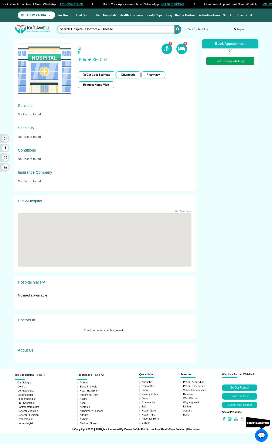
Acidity (83, 398)
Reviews (188, 394)
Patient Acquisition (193, 382)
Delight (187, 406)
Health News (149, 410)
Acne (83, 402)
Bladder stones (89, 423)
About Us (147, 382)
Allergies (85, 407)
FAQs (145, 390)
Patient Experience (194, 386)
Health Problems (131, 15)
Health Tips (154, 15)
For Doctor (65, 15)
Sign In (227, 15)
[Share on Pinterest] (101, 60)
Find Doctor (84, 15)
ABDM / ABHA (36, 15)
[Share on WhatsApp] (105, 60)
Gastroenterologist (28, 407)
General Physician (28, 415)
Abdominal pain (89, 394)
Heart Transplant (89, 390)
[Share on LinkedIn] (84, 60)
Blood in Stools (88, 386)
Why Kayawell (191, 402)
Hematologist (25, 423)
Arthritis (84, 415)
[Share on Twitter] (89, 60)
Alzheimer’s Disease (91, 411)
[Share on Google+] (95, 60)
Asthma (84, 382)
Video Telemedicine (194, 390)
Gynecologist (25, 419)
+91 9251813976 (71, 4)
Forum (145, 398)
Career (146, 422)
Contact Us (200, 29)
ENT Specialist (25, 402)
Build (186, 414)
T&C (144, 406)
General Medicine (27, 411)
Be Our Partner (185, 15)
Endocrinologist (26, 398)
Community (148, 402)
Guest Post (244, 15)
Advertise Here (209, 15)
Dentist (21, 386)
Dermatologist (25, 390)
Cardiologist (24, 382)
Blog (169, 15)
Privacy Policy (150, 394)
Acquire (187, 410)
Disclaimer (193, 429)
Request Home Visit (96, 84)
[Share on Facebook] (80, 60)
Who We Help (191, 398)
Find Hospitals (106, 15)
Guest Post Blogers (240, 404)
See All (41, 374)
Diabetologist (25, 394)
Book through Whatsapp (230, 61)
